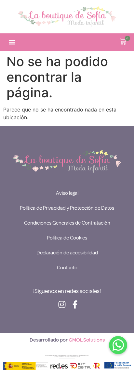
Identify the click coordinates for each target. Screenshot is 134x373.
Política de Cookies (67, 238)
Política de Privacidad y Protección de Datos (67, 208)
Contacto (67, 267)
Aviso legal (67, 193)
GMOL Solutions (87, 340)
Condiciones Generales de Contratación (67, 223)
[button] (12, 42)
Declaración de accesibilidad (67, 253)
